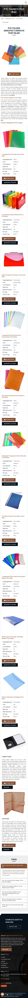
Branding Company (14, 996)
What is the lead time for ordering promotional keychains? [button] (12, 899)
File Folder (19, 18)
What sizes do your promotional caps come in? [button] (12, 905)
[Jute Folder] (14, 803)
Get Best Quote (9, 178)
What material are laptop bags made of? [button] (12, 866)
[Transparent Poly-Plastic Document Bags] (14, 561)
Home (2, 18)
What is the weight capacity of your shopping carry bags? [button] (12, 886)
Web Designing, (18, 995)
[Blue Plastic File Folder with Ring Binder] (14, 621)
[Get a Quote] (2, 994)
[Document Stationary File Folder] (14, 380)
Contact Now (13, 926)
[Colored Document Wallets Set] (14, 199)
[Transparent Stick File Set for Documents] (14, 320)
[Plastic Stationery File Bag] (14, 681)
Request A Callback (10, 182)
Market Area (5, 967)
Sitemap (4, 965)
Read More (6, 787)
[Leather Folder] (14, 741)
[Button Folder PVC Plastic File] (14, 259)
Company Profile (6, 959)
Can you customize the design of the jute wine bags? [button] (12, 881)
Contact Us (5, 963)
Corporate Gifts (10, 18)
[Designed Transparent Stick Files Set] (14, 440)
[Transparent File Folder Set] (14, 139)
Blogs (3, 961)
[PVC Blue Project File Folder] (14, 500)
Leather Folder (6, 756)
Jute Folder (5, 818)
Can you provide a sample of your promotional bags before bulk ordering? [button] (11, 893)
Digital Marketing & (5, 996)
